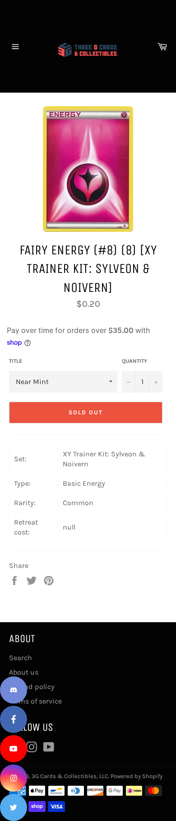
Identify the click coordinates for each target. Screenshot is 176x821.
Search (20, 657)
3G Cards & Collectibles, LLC (70, 776)
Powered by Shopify (136, 776)
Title (15, 361)
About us (23, 672)
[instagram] (13, 778)
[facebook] (13, 719)
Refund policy (32, 686)
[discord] (13, 690)
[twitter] (13, 807)
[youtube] (13, 748)
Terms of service (35, 701)
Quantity (134, 361)
